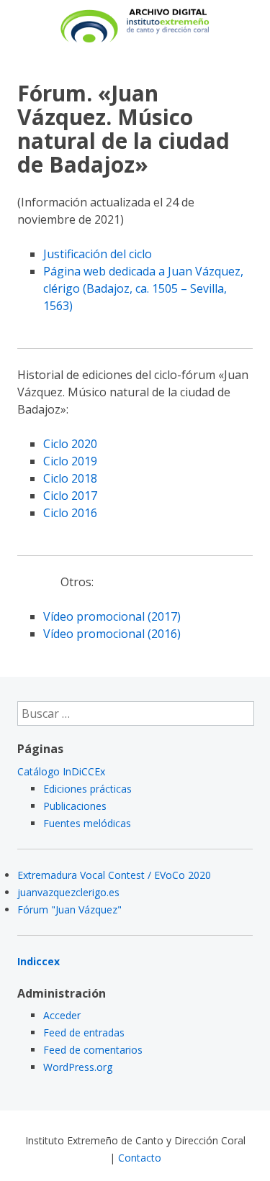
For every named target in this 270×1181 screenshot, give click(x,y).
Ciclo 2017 (70, 495)
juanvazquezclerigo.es (68, 892)
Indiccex (38, 961)
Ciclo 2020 (70, 444)
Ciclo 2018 (70, 478)
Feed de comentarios (93, 1050)
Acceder (62, 1015)
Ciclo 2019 (70, 461)
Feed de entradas (84, 1032)
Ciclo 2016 (70, 513)
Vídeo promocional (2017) (112, 616)
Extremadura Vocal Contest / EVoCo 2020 (114, 875)
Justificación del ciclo (97, 254)
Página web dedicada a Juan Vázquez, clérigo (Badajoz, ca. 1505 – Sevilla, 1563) (143, 288)
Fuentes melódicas (87, 823)
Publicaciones (75, 806)
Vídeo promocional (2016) (112, 634)
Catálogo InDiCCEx (61, 771)
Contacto (139, 1157)
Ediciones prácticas (87, 788)
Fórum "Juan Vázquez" (69, 909)
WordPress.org (77, 1067)
